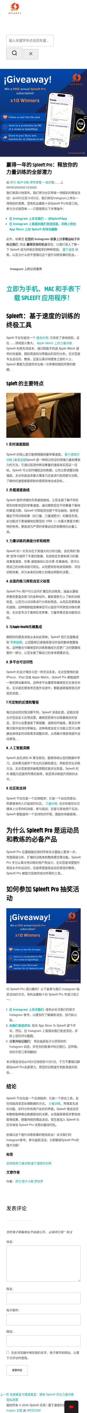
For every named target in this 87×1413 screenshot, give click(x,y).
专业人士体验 (57, 23)
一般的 (47, 182)
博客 (30, 23)
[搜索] (43, 40)
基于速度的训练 (41, 1163)
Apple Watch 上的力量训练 (54, 343)
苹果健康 (16, 642)
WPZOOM (34, 1410)
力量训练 (51, 803)
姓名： (10, 1289)
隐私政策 (12, 1399)
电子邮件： (13, 1310)
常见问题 (40, 23)
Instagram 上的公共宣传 (26, 269)
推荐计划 (74, 23)
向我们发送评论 (19, 1025)
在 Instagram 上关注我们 (26, 1009)
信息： (10, 1241)
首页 (16, 23)
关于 (23, 23)
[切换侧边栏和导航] (13, 64)
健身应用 (42, 337)
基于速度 (68, 249)
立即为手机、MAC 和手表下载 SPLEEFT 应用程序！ (43, 293)
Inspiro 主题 (14, 1410)
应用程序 (12, 1163)
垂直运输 (20, 459)
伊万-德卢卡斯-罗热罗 (24, 182)
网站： (10, 1331)
